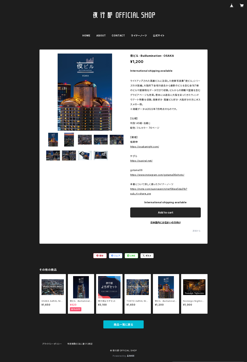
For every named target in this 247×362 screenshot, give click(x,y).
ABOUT (101, 35)
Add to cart (165, 212)
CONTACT (118, 35)
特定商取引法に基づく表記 (80, 344)
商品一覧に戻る (123, 324)
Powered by (120, 356)
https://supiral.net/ (141, 160)
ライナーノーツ (139, 35)
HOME (86, 35)
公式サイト (159, 35)
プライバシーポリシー (52, 344)
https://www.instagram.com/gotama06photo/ (157, 174)
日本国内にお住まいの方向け (165, 222)
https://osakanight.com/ (144, 146)
